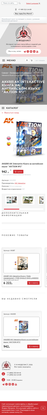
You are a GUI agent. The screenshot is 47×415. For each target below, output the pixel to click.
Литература (14, 73)
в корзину (34, 283)
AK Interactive (26, 73)
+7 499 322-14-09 (24, 9)
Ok (43, 408)
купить (19, 172)
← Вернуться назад (10, 112)
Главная (5, 73)
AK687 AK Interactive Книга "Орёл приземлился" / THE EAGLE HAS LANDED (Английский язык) (21, 278)
